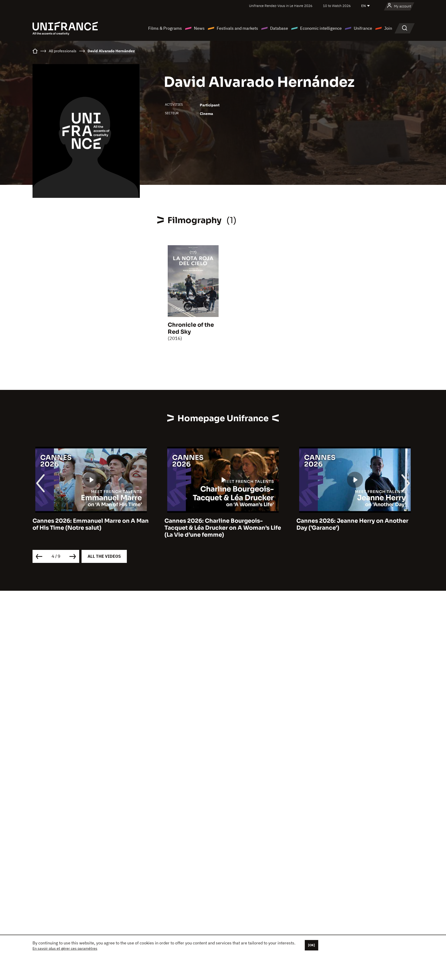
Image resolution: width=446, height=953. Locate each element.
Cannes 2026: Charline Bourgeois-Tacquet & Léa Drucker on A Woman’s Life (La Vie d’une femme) (222, 527)
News (199, 28)
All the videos (104, 556)
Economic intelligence (321, 28)
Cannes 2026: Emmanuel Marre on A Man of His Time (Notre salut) (91, 524)
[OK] (311, 945)
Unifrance (363, 28)
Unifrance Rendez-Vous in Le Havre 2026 (280, 5)
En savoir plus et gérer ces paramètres (65, 948)
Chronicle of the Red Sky (191, 328)
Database (279, 28)
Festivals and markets (237, 28)
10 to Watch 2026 (337, 5)
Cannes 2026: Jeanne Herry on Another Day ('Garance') (352, 524)
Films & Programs (165, 28)
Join (388, 28)
